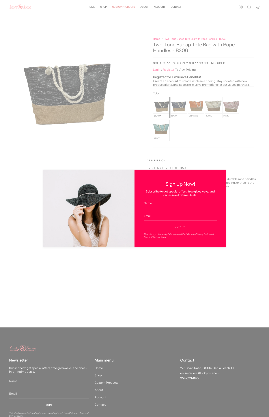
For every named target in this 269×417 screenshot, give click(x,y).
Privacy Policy (203, 234)
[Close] (220, 175)
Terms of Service (152, 237)
